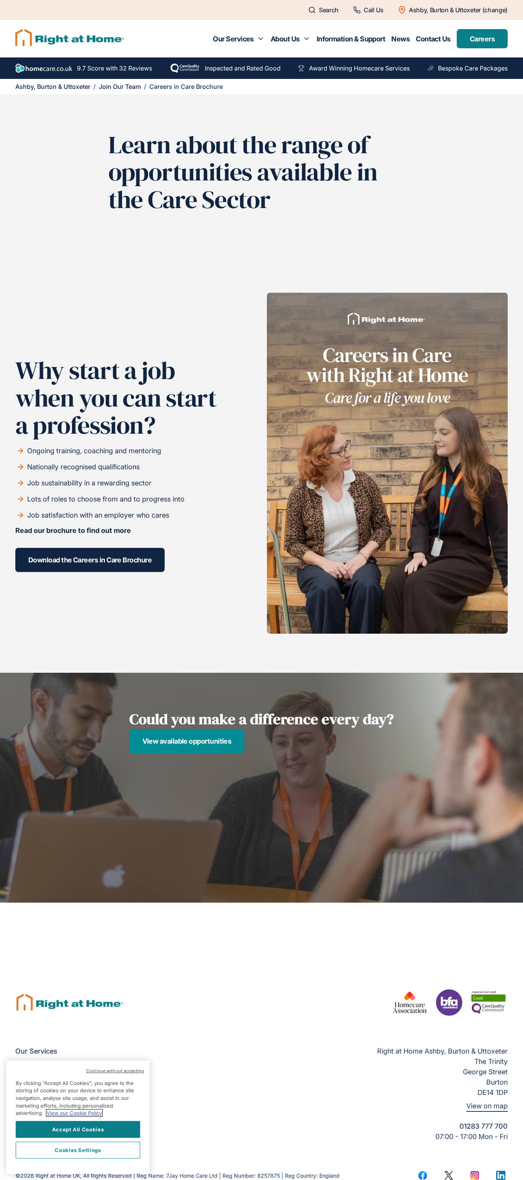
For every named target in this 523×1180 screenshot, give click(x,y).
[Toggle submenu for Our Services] (261, 38)
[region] (78, 1117)
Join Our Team (120, 86)
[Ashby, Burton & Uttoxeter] (69, 38)
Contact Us (433, 39)
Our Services (233, 39)
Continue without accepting (115, 1070)
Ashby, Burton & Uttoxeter (52, 86)
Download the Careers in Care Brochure (90, 560)
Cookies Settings (78, 1150)
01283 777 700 (483, 1126)
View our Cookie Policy (74, 1113)
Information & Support (351, 39)
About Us (285, 39)
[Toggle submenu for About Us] (307, 38)
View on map (487, 1106)
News (400, 39)
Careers (482, 39)
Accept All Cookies (78, 1129)
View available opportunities (187, 741)
